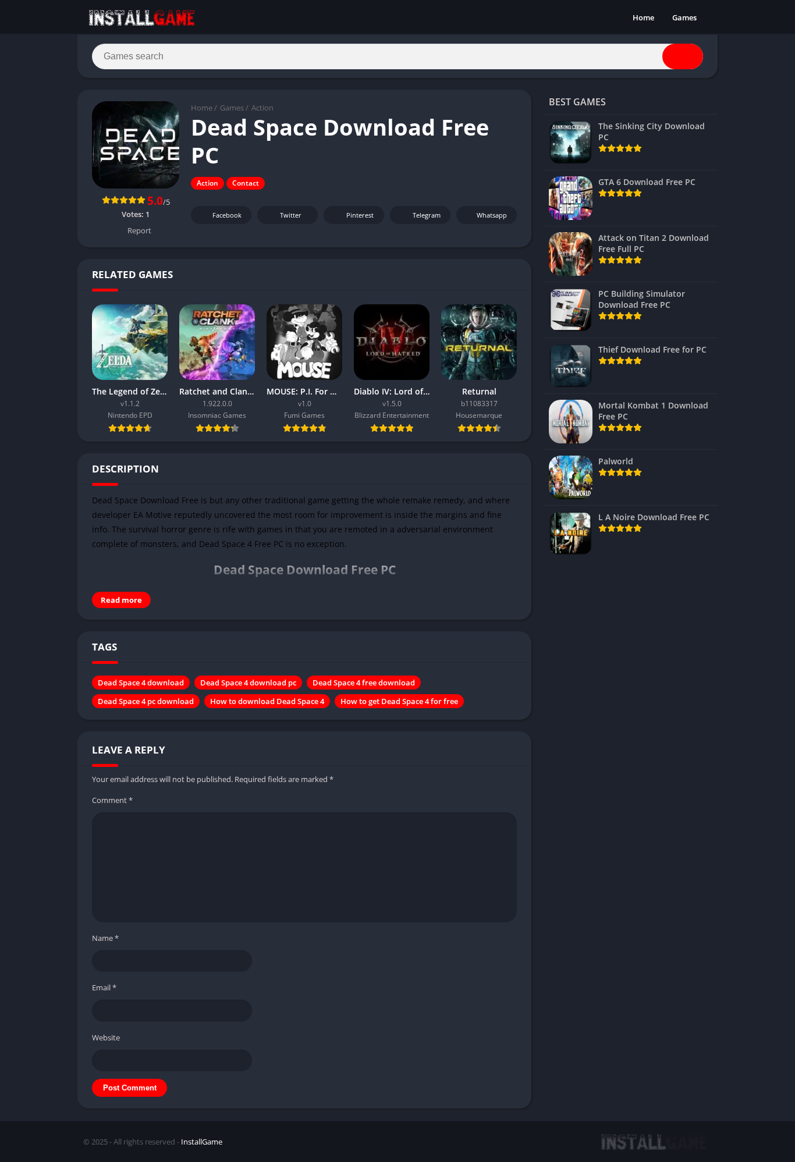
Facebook (227, 215)
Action (262, 107)
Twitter (290, 215)
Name (105, 938)
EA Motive (152, 514)
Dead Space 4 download (141, 682)
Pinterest (360, 215)
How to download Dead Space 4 (267, 701)
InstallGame (201, 1141)
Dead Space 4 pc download (146, 701)
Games (684, 17)
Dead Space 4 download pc (248, 682)
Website (106, 1037)
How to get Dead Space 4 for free (399, 701)
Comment (112, 800)
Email (104, 987)
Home (643, 17)
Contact (245, 183)
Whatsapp (492, 215)
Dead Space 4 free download (364, 682)
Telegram (427, 215)
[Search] (682, 56)
